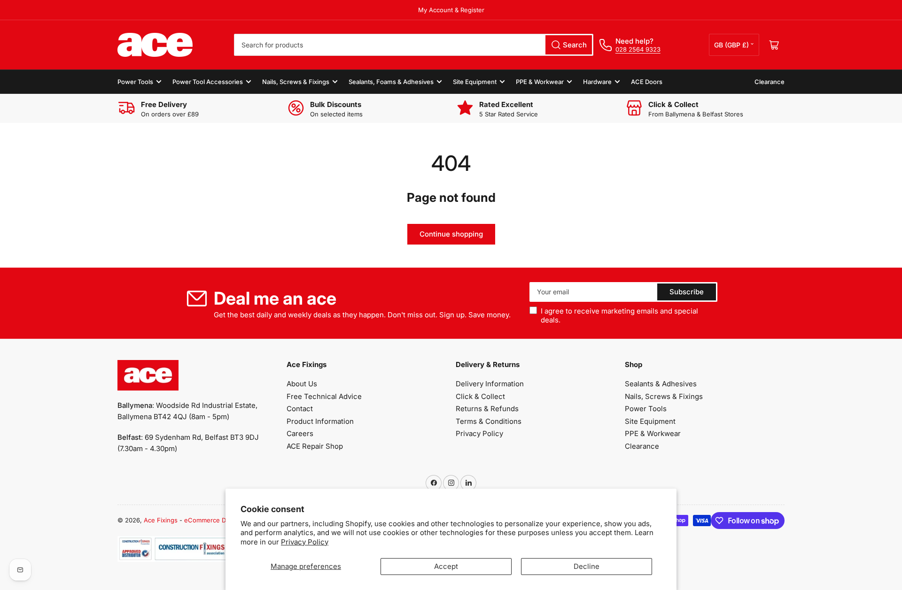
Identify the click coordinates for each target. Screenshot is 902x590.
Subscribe (686, 291)
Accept (446, 566)
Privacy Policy (304, 541)
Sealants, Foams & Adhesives (391, 81)
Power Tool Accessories (207, 81)
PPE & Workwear (540, 81)
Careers (300, 433)
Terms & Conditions (488, 421)
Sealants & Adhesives (661, 383)
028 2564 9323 (638, 49)
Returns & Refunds (487, 408)
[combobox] (413, 45)
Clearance (769, 81)
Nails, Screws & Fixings (295, 81)
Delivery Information (490, 383)
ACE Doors (646, 81)
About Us (302, 383)
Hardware (597, 81)
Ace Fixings (161, 520)
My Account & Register (451, 10)
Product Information (320, 421)
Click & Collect (480, 396)
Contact (300, 408)
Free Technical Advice (324, 396)
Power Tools (135, 81)
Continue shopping (451, 234)
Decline (586, 566)
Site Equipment (475, 81)
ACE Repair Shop (315, 446)
